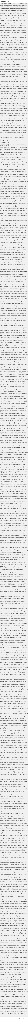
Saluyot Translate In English (19, 3)
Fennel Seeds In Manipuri (6, 3)
